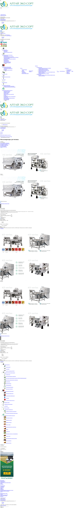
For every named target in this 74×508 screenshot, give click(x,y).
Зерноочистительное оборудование (5, 482)
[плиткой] (0, 147)
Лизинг (1, 483)
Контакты (1, 496)
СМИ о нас (2, 488)
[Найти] (1, 8)
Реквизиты (2, 489)
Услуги (1, 491)
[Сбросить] (1, 450)
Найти (1, 507)
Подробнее (2, 228)
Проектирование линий (3, 493)
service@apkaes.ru (8, 35)
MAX (3, 130)
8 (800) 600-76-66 (3, 14)
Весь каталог (2, 480)
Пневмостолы (2, 481)
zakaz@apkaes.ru (3, 19)
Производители (2, 485)
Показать (2, 451)
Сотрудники (2, 487)
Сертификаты (2, 486)
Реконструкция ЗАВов (3, 495)
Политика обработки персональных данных (6, 490)
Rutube (3, 22)
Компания (1, 484)
